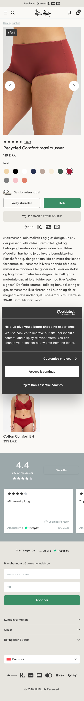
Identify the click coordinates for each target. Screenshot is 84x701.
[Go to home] (43, 13)
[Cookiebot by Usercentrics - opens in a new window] (61, 312)
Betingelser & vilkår (16, 640)
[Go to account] (69, 13)
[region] (42, 511)
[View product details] (21, 437)
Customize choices (57, 358)
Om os (8, 630)
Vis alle (61, 470)
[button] (6, 171)
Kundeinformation (16, 619)
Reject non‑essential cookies (42, 385)
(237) (27, 141)
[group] (21, 406)
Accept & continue (42, 371)
